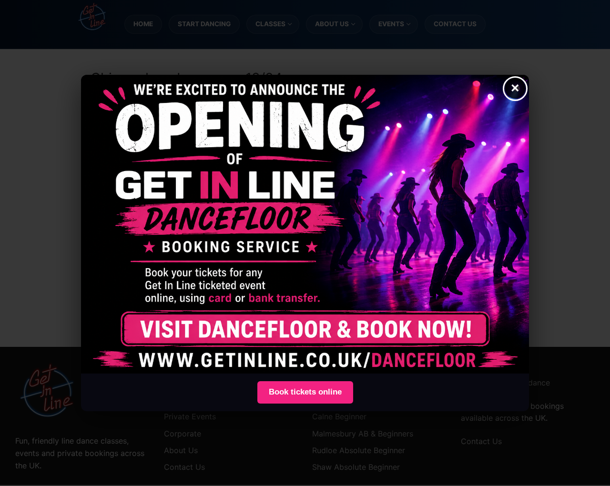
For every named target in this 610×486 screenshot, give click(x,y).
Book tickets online (305, 391)
